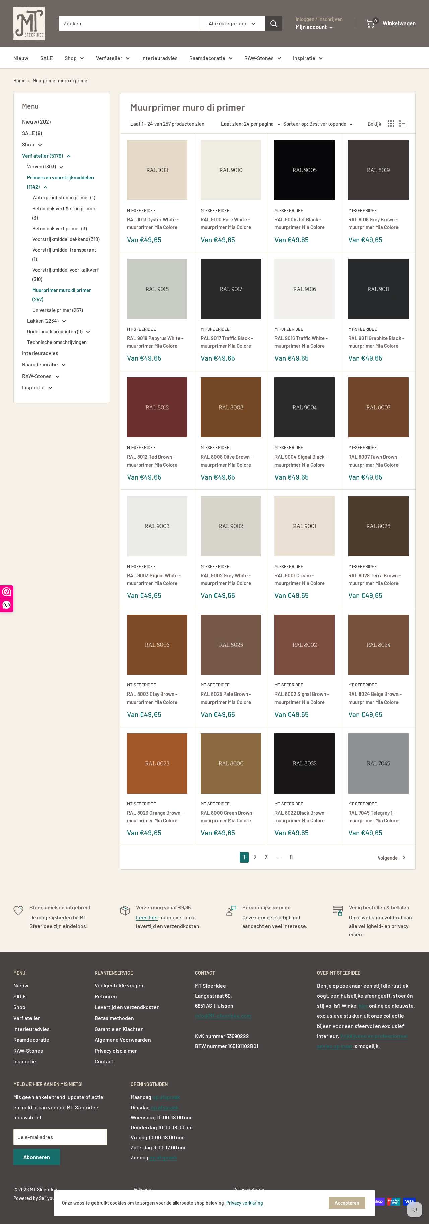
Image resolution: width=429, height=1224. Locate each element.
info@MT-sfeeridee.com (223, 1015)
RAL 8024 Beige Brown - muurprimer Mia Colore (375, 698)
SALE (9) (32, 133)
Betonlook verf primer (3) (59, 228)
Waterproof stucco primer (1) (63, 197)
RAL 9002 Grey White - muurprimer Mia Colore (226, 579)
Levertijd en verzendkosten (127, 1007)
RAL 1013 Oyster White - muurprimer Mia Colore (153, 223)
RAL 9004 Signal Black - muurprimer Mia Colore (301, 460)
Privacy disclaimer (116, 1050)
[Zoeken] (273, 23)
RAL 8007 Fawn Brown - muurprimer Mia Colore (374, 460)
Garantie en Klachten (119, 1029)
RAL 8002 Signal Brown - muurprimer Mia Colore (301, 698)
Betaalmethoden (114, 1018)
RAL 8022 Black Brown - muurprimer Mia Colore (300, 816)
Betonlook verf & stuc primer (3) (64, 213)
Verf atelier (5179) (43, 155)
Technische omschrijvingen (57, 342)
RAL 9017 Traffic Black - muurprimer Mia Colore (227, 342)
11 (291, 857)
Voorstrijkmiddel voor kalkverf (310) (65, 274)
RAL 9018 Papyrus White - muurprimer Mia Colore (155, 342)
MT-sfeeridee (141, 210)
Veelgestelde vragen (119, 985)
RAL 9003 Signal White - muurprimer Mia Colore (154, 579)
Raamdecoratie (207, 58)
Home (19, 80)
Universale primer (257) (57, 310)
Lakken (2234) (43, 321)
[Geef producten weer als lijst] (402, 123)
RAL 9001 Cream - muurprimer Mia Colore (299, 579)
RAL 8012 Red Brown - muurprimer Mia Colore (152, 460)
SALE (46, 58)
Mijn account (312, 26)
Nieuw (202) (36, 121)
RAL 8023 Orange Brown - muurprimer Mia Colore (155, 816)
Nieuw (20, 58)
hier (364, 1005)
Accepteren (347, 1203)
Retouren (106, 996)
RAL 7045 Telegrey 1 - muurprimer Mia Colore (373, 816)
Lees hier (147, 917)
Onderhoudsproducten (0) (55, 331)
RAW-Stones (259, 58)
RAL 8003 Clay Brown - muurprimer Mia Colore (152, 698)
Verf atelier (109, 58)
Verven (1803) (42, 166)
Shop (71, 58)
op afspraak (166, 1097)
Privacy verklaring (244, 1203)
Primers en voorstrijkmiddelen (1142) (60, 182)
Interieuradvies (159, 58)
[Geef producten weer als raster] (391, 123)
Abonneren (36, 1157)
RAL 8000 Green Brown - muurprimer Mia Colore (228, 816)
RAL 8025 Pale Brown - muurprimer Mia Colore (226, 698)
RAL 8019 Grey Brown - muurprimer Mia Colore (373, 223)
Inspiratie (304, 58)
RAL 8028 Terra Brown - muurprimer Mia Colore (374, 579)
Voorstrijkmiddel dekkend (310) (65, 239)
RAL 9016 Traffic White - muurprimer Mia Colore (301, 342)
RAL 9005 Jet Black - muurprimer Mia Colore (299, 223)
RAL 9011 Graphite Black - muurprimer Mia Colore (376, 342)
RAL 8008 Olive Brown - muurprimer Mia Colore (227, 460)
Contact (104, 1061)
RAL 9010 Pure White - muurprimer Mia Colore (226, 223)
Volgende (388, 857)
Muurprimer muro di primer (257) (61, 294)
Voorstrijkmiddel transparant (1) (64, 254)
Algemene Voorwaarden (123, 1039)
